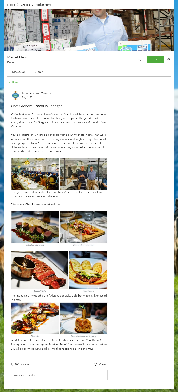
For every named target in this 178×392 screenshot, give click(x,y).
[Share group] (169, 59)
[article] (59, 236)
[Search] (139, 59)
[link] (19, 71)
